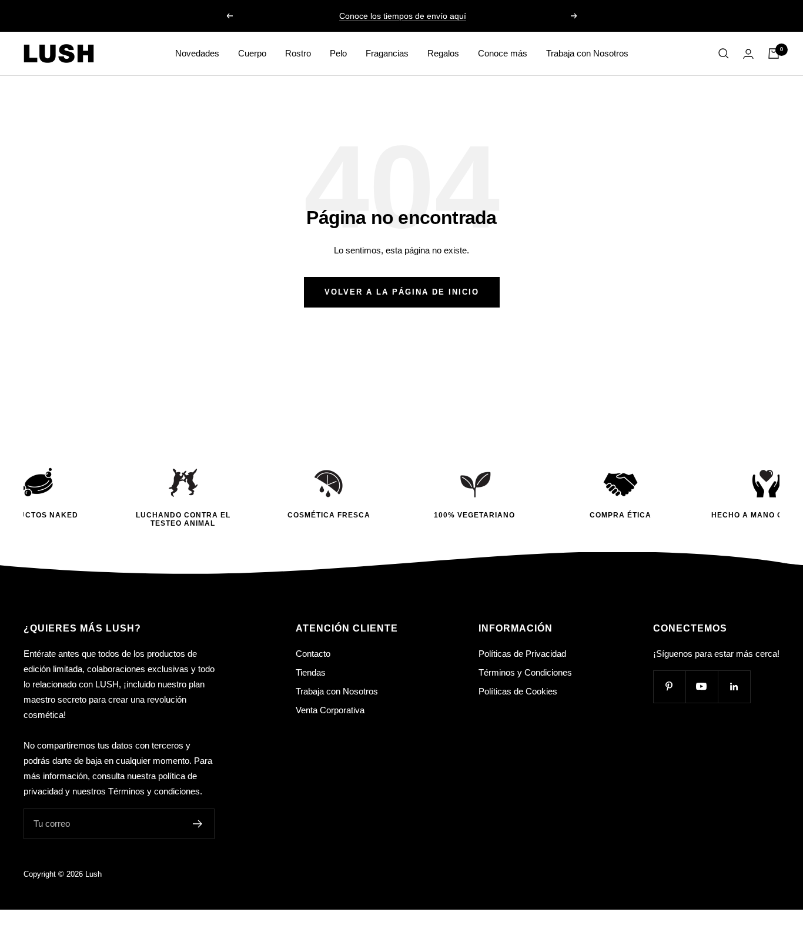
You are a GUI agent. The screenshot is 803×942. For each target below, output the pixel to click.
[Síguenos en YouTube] (701, 686)
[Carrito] (773, 53)
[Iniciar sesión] (748, 54)
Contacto (313, 654)
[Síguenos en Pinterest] (669, 686)
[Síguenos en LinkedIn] (734, 686)
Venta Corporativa (330, 710)
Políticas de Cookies (518, 691)
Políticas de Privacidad (522, 654)
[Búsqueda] (723, 53)
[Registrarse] (198, 824)
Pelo (338, 53)
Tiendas (311, 672)
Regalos (443, 53)
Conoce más (502, 53)
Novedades (197, 53)
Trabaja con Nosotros (587, 53)
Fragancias (387, 53)
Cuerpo (252, 53)
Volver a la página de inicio (401, 292)
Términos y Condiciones (525, 672)
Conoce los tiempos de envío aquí (402, 16)
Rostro (298, 53)
